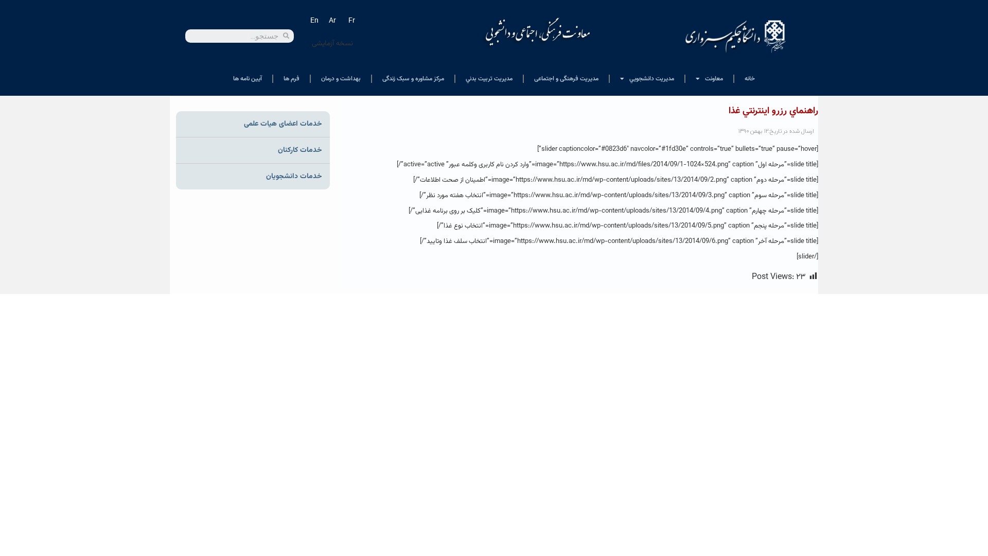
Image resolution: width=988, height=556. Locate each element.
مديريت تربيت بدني (489, 78)
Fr (351, 21)
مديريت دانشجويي (651, 78)
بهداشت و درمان (341, 78)
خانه (750, 78)
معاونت (714, 78)
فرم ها (291, 78)
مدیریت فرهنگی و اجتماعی (566, 78)
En (314, 21)
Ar (332, 21)
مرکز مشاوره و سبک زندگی (413, 78)
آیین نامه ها (247, 78)
